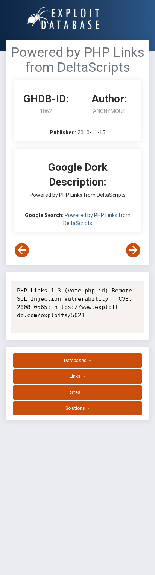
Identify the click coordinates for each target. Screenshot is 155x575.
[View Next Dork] (133, 250)
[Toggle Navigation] (19, 18)
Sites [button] (76, 392)
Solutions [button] (75, 408)
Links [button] (76, 376)
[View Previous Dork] (22, 250)
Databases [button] (76, 360)
